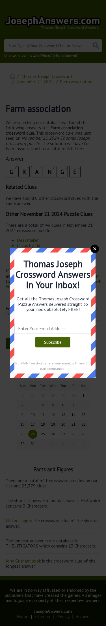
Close (94, 249)
